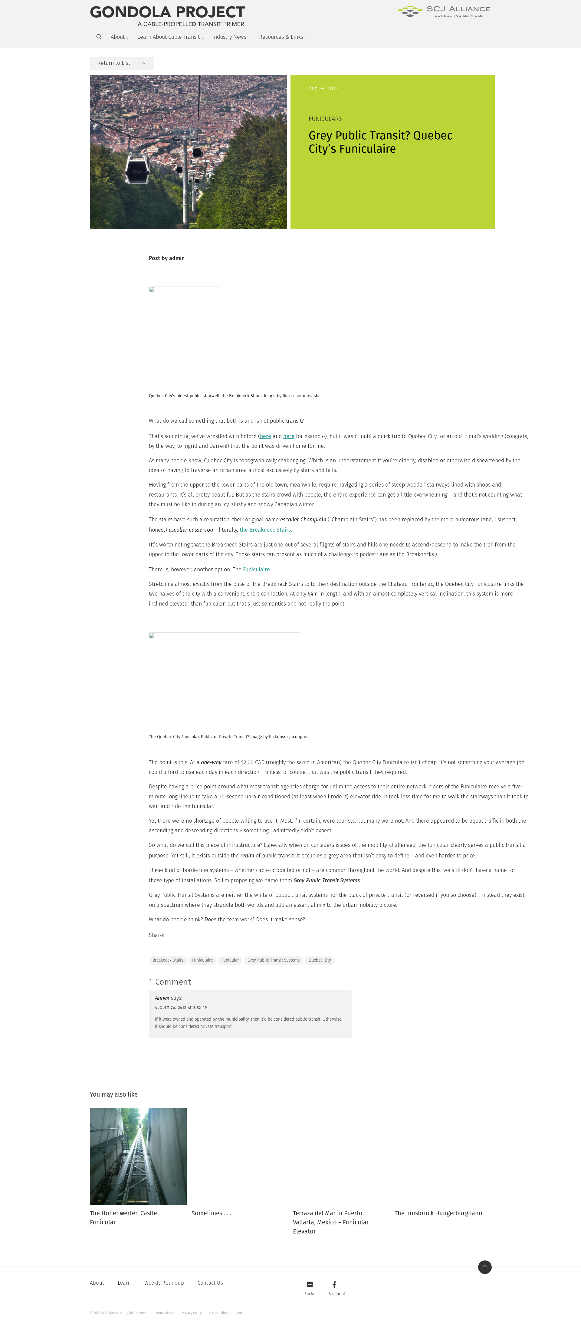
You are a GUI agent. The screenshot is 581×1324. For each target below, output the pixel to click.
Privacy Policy (192, 1313)
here (265, 436)
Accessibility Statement (226, 1313)
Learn (124, 1283)
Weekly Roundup (164, 1283)
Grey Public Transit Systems (274, 960)
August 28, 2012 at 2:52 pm (181, 1008)
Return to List (113, 63)
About (118, 37)
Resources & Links (281, 37)
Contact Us (210, 1283)
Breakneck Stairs (168, 960)
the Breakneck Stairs (264, 530)
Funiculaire (256, 569)
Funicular (230, 960)
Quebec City (319, 960)
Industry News (229, 37)
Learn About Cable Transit (168, 37)
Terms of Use (165, 1313)
